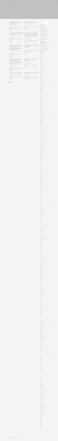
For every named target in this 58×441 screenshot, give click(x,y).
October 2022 (41, 109)
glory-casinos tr (41, 268)
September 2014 (42, 117)
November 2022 (42, 107)
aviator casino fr (42, 190)
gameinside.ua (41, 266)
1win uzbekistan (42, 138)
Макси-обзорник (42, 409)
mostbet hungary (42, 320)
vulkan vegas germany (42, 403)
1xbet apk (41, 142)
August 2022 (41, 113)
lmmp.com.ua (41, 287)
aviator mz (41, 196)
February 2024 (41, 80)
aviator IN (41, 192)
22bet (40, 165)
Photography (41, 347)
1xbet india (41, 148)
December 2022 (42, 105)
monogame (41, 312)
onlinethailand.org (42, 339)
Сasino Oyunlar (41, 415)
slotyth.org (41, 380)
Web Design (41, 405)
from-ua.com (41, 262)
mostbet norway (42, 324)
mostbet (41, 316)
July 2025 (41, 74)
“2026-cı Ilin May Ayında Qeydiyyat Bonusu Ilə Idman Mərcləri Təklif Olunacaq (43, 39)
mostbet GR (41, 318)
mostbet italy (41, 322)
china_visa (41, 250)
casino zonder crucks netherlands (43, 237)
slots (40, 374)
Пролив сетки (41, 413)
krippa (40, 283)
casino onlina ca (42, 229)
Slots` (40, 376)
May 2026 (41, 57)
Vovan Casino (41, 401)
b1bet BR (41, 200)
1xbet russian (41, 161)
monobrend (41, 310)
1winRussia (41, 140)
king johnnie (41, 281)
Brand (40, 219)
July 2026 (41, 55)
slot (40, 372)
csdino (40, 254)
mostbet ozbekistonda (42, 326)
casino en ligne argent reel (43, 225)
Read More (10, 30)
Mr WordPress (41, 48)
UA (40, 388)
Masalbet (41, 291)
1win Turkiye (41, 136)
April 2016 (41, 115)
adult (40, 175)
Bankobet (41, 204)
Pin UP (41, 349)
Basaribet (41, 206)
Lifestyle (41, 285)
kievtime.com (41, 279)
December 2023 (42, 82)
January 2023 (41, 103)
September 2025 (42, 70)
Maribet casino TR (42, 289)
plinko (40, 355)
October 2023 (41, 86)
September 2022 (42, 111)
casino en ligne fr (42, 227)
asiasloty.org (41, 177)
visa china (41, 399)
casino (40, 223)
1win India (41, 132)
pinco (40, 353)
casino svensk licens (42, 235)
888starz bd (41, 171)
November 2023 (42, 84)
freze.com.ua (41, 260)
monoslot (41, 314)
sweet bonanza (41, 384)
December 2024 (42, 76)
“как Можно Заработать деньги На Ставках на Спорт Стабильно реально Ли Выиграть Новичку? (44, 30)
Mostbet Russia (41, 328)
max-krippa (41, 293)
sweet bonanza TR (42, 386)
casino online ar (42, 231)
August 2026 (41, 53)
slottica (41, 378)
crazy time (41, 252)
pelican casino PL (42, 345)
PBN (40, 343)
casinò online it (41, 233)
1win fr (41, 130)
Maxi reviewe (41, 295)
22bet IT (41, 169)
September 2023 (42, 88)
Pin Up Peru (41, 351)
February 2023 (41, 101)
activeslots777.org (42, 173)
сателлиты (41, 417)
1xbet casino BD (42, 146)
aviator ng (41, 198)
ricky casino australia (42, 370)
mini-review (41, 297)
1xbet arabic (41, 144)
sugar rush (41, 382)
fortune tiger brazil (42, 258)
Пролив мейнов (42, 411)
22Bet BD (41, 167)
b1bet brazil (41, 202)
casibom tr (41, 221)
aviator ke (41, 194)
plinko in (41, 357)
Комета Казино (42, 407)
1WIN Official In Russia (42, 134)
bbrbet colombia (42, 208)
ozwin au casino (42, 341)
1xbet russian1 (41, 163)
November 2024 (42, 78)
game (40, 264)
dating (40, 256)
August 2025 (41, 72)
